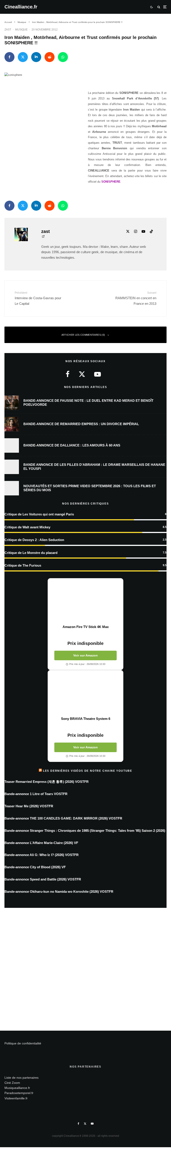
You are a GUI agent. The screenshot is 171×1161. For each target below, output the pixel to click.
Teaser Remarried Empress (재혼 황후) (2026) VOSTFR (46, 781)
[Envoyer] (50, 57)
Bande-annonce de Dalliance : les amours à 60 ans (71, 445)
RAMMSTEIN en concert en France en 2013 (135, 298)
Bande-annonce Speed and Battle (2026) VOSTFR (42, 879)
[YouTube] (92, 1123)
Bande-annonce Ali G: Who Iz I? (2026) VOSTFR (41, 855)
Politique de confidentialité (22, 1043)
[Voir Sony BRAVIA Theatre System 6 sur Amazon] (85, 693)
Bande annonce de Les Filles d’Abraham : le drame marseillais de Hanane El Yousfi (94, 466)
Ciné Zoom (12, 1082)
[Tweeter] (23, 57)
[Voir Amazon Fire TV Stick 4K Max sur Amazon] (85, 601)
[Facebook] (78, 1123)
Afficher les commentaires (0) (83, 334)
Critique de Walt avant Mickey (27, 527)
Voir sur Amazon (85, 655)
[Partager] (9, 57)
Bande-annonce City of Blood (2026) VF (35, 867)
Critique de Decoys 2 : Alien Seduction (34, 540)
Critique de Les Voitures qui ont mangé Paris (39, 514)
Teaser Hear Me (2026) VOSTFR (28, 806)
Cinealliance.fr (20, 6)
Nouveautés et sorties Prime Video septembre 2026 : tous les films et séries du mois (89, 488)
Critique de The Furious (22, 565)
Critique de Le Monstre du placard (30, 553)
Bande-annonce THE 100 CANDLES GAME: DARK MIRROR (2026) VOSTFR (63, 818)
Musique (21, 29)
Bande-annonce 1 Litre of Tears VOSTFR (35, 794)
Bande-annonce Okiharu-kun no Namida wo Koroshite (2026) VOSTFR (58, 891)
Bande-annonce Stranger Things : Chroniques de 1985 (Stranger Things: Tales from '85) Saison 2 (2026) (84, 830)
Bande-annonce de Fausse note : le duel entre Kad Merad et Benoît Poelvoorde (88, 402)
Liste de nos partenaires (21, 1077)
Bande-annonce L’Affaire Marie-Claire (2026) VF (41, 843)
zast (7, 29)
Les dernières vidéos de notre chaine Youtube (87, 770)
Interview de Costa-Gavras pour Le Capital (38, 298)
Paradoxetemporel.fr (18, 1093)
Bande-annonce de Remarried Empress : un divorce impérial (81, 424)
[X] (85, 1123)
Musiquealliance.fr (17, 1088)
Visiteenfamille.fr (16, 1098)
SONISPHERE (110, 181)
